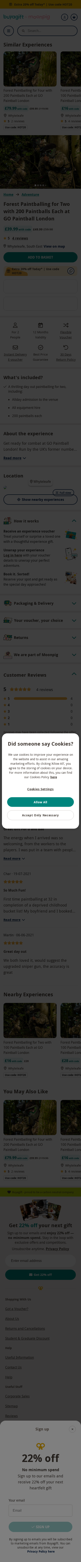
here (53, 777)
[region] (40, 781)
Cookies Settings (40, 789)
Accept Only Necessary (40, 815)
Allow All (40, 802)
